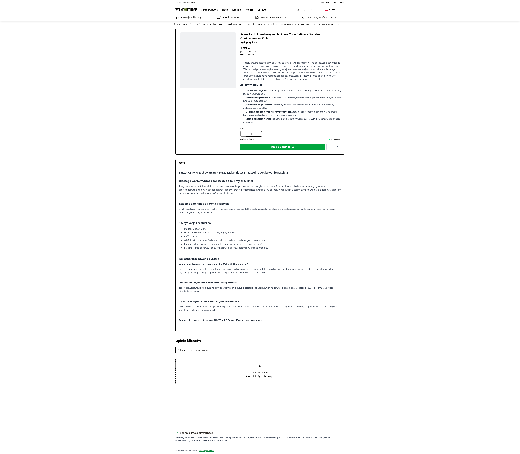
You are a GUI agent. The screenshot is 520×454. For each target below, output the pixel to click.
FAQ (334, 3)
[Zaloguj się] (319, 9)
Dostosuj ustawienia (206, 446)
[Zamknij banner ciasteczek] (342, 433)
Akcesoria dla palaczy (212, 24)
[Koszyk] (312, 9)
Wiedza (249, 9)
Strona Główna (210, 9)
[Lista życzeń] (305, 9)
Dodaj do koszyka (280, 146)
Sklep (225, 9)
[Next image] (233, 60)
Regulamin (325, 3)
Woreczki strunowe (254, 24)
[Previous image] (183, 60)
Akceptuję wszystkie (185, 446)
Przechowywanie (233, 24)
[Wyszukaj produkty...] (297, 9)
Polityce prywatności (206, 451)
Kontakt (341, 3)
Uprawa (262, 9)
